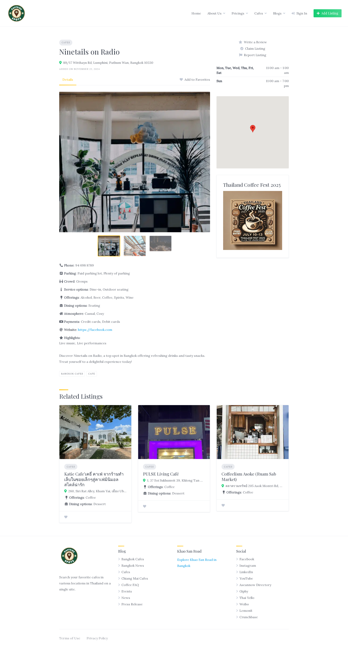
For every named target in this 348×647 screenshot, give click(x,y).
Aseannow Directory (255, 585)
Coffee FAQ (130, 585)
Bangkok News (132, 565)
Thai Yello (246, 598)
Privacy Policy (97, 638)
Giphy (243, 591)
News (125, 598)
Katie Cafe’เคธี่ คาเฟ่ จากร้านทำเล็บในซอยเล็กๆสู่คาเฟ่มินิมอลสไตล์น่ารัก (94, 479)
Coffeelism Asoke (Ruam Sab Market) (249, 476)
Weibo (244, 604)
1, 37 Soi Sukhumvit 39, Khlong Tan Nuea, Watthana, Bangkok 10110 (176, 480)
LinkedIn (246, 572)
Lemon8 (245, 611)
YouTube (246, 578)
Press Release (132, 604)
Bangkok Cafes (72, 373)
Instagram (247, 565)
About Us (214, 13)
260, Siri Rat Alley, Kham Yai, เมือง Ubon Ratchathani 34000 (97, 491)
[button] (252, 128)
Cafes (258, 13)
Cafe (91, 373)
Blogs (277, 13)
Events (126, 591)
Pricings (238, 13)
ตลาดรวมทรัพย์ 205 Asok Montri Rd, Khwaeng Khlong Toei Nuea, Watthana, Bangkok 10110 (255, 486)
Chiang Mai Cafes (134, 578)
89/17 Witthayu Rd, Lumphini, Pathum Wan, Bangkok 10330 (108, 63)
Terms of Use (69, 638)
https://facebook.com (95, 330)
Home (196, 13)
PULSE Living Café (161, 474)
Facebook (246, 559)
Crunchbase (248, 617)
